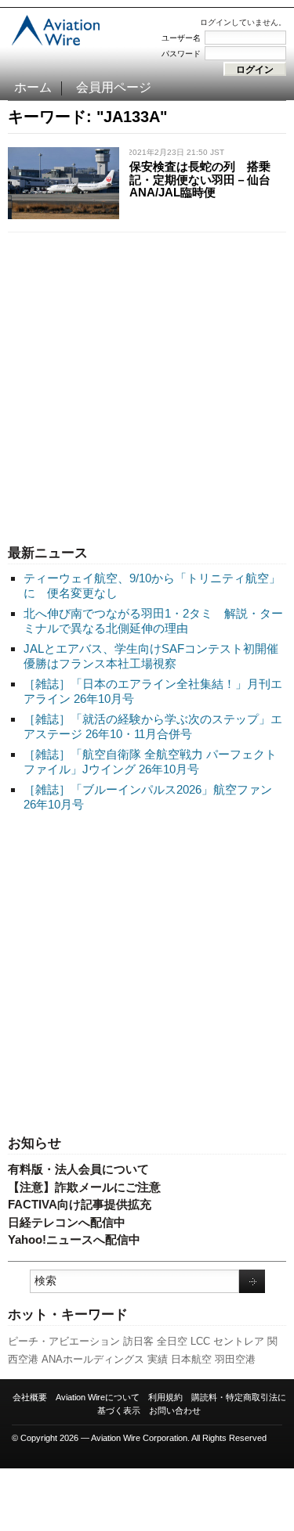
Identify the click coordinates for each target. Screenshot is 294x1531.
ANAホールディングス (93, 1359)
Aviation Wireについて (98, 1397)
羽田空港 (235, 1359)
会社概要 (30, 1397)
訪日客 (138, 1341)
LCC (200, 1341)
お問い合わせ (175, 1410)
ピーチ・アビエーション (64, 1341)
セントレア (238, 1341)
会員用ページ (113, 87)
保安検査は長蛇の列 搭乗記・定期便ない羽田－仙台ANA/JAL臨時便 (199, 179)
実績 (157, 1359)
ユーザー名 (181, 38)
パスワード (181, 53)
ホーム (33, 87)
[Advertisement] (147, 384)
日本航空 (191, 1359)
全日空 (172, 1341)
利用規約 (165, 1397)
